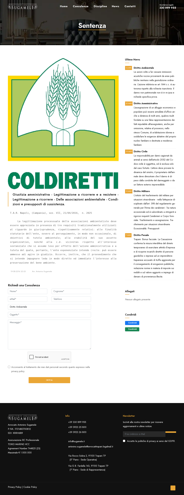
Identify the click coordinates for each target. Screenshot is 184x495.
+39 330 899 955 (77, 422)
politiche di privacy (147, 441)
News (115, 6)
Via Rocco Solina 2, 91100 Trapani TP (87, 457)
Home (64, 6)
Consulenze (81, 6)
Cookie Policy (30, 487)
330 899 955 (167, 8)
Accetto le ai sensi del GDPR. (151, 441)
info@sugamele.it (76, 441)
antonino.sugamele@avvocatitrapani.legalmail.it (90, 446)
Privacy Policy (14, 487)
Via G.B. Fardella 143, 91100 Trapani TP (88, 467)
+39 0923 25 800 (77, 427)
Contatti (130, 6)
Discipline (100, 6)
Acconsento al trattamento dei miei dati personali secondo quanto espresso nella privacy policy (50, 369)
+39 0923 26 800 (77, 432)
